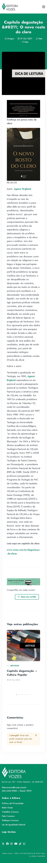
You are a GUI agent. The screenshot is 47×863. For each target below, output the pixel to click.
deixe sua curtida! (28, 597)
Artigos (14, 665)
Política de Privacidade (12, 803)
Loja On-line (9, 832)
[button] (16, 694)
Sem (40, 38)
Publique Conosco (10, 820)
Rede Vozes (7, 807)
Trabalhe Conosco (10, 811)
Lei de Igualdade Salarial (13, 824)
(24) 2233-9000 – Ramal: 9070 (16, 790)
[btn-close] (36, 735)
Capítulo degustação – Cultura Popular (22, 673)
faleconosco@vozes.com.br (14, 787)
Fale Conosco (8, 816)
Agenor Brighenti (22, 189)
